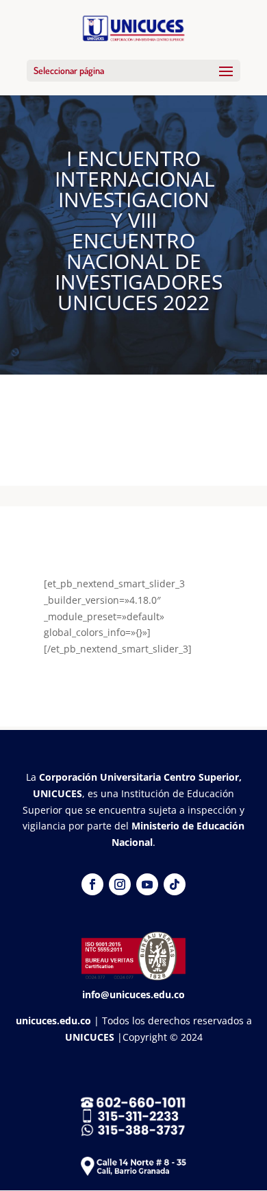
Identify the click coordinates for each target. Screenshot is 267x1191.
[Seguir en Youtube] (147, 884)
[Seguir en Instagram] (120, 884)
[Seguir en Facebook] (92, 884)
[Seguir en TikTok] (175, 884)
